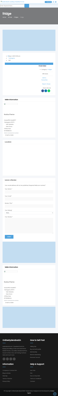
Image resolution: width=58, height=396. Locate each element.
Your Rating (8, 210)
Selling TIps (33, 346)
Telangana (11, 58)
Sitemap (5, 376)
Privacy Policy (6, 381)
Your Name (8, 189)
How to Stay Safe (35, 376)
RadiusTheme (9, 114)
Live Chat (32, 370)
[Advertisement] (29, 40)
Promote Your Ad (35, 357)
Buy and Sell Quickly (35, 349)
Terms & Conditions (35, 378)
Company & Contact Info (10, 370)
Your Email (8, 196)
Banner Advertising (35, 354)
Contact (32, 381)
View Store (9, 126)
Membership (33, 352)
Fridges (50, 69)
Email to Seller (9, 135)
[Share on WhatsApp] (49, 90)
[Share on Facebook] (42, 90)
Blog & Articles (7, 373)
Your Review (9, 217)
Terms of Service (7, 378)
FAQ (31, 373)
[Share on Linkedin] (45, 90)
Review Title (9, 203)
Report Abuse (46, 84)
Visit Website (10, 124)
